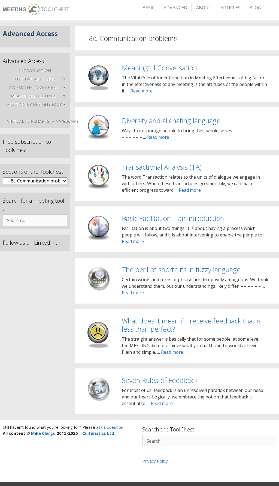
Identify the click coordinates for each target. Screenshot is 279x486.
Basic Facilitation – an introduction (173, 218)
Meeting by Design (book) (35, 104)
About (203, 8)
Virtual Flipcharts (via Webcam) (37, 121)
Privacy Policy (155, 461)
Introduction (35, 70)
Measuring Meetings (33, 95)
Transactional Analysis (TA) (162, 167)
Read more (142, 91)
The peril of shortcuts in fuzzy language (181, 269)
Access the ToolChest (33, 87)
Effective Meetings (33, 79)
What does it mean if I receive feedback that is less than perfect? (191, 325)
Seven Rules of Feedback (160, 380)
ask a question (109, 427)
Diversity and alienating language (171, 120)
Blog (255, 8)
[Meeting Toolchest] (36, 7)
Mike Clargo (43, 433)
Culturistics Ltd (98, 433)
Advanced (175, 8)
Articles (230, 8)
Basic (148, 8)
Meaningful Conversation (159, 67)
